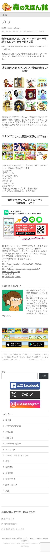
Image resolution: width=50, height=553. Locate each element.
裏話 (7, 491)
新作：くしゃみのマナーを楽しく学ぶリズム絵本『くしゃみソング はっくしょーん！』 (36, 356)
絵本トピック (11, 485)
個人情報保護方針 (10, 524)
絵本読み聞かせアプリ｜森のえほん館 (26, 538)
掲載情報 (9, 467)
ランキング (10, 449)
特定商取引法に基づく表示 (14, 529)
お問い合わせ (9, 519)
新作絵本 (9, 473)
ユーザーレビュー (13, 444)
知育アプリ (10, 479)
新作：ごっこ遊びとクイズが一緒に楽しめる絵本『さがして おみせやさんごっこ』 (13, 356)
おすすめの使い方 (13, 426)
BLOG (8, 420)
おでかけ (9, 432)
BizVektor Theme (29, 543)
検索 (3, 372)
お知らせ (7, 49)
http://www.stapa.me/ (11, 277)
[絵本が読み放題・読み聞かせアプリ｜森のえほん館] (25, 8)
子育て (8, 461)
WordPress (17, 543)
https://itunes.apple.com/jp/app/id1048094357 (22, 264)
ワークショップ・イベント (17, 455)
